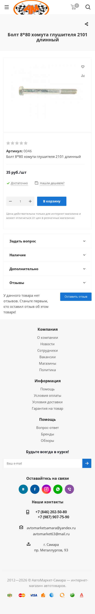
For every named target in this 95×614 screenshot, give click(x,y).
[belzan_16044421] (47, 91)
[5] (26, 143)
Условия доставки (47, 402)
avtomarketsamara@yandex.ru (51, 527)
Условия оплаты (47, 395)
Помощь (47, 389)
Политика (47, 369)
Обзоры (47, 440)
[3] (17, 143)
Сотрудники (47, 350)
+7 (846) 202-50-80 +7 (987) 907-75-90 (51, 514)
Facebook (34, 489)
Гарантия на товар (47, 408)
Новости (47, 344)
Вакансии (47, 356)
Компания (48, 329)
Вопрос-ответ (47, 427)
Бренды (47, 434)
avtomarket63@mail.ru (51, 534)
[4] (21, 143)
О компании (47, 337)
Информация (48, 380)
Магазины (47, 363)
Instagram (46, 489)
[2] (13, 143)
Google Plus (57, 489)
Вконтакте (23, 489)
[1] (8, 143)
